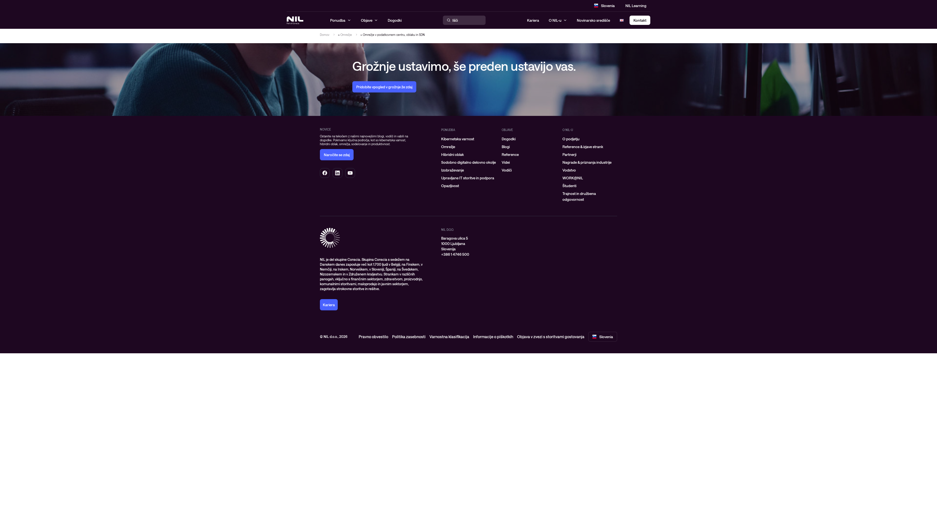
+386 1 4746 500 (455, 254)
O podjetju (571, 139)
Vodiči (507, 170)
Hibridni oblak (452, 154)
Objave (507, 130)
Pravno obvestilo (373, 336)
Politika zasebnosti (409, 336)
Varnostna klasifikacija (449, 336)
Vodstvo (569, 170)
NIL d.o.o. (447, 229)
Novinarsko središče (593, 20)
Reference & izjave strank (582, 146)
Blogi (506, 146)
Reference (510, 154)
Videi (506, 162)
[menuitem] (468, 139)
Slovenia (608, 5)
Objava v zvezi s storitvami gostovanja (550, 336)
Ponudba (448, 130)
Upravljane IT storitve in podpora (467, 178)
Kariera (533, 20)
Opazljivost (450, 185)
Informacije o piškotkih (493, 336)
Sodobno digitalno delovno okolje (468, 162)
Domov (324, 34)
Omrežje (346, 34)
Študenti (569, 185)
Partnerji (569, 154)
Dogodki (509, 139)
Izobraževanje (452, 170)
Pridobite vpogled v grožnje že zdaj (384, 87)
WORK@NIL (572, 178)
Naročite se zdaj (337, 154)
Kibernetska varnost (457, 139)
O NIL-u (555, 20)
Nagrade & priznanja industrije (586, 162)
